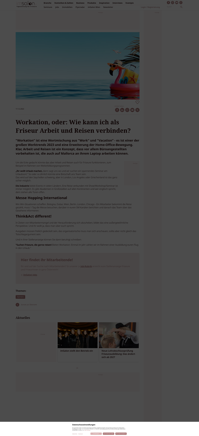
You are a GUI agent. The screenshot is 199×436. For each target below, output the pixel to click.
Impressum (80, 434)
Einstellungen (96, 433)
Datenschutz (74, 434)
